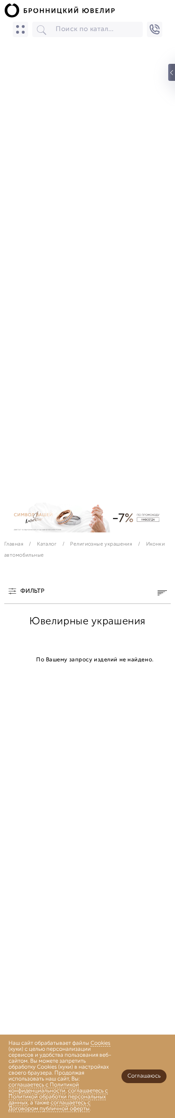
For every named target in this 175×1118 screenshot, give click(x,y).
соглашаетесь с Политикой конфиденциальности (43, 1088)
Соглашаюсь (144, 1076)
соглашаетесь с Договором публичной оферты (49, 1106)
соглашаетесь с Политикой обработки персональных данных (58, 1097)
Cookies (100, 1043)
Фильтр (32, 592)
